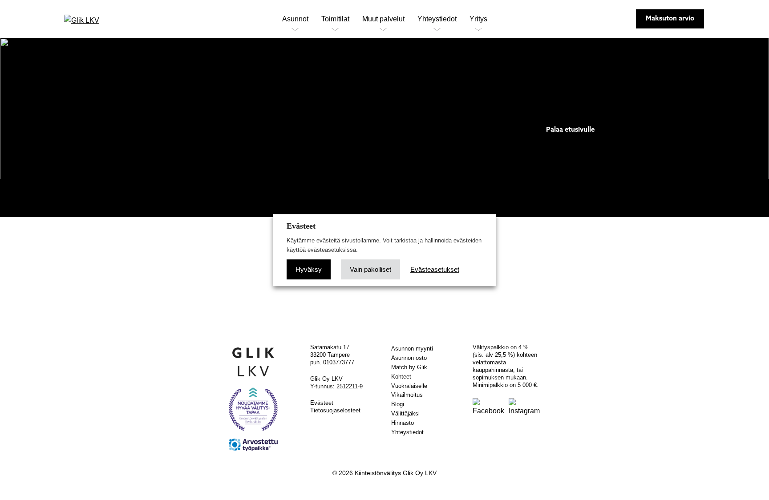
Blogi (397, 404)
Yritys (478, 19)
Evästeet (321, 402)
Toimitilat (335, 19)
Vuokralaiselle (409, 386)
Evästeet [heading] (301, 226)
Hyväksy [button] (308, 269)
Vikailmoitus (407, 394)
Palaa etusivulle (570, 130)
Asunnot (295, 19)
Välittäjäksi (405, 413)
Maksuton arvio (670, 19)
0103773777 (338, 362)
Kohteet (401, 376)
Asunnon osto (409, 358)
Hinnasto (402, 422)
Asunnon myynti (412, 348)
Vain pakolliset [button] (370, 269)
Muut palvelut (383, 19)
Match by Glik (409, 367)
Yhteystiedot (437, 19)
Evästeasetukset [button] (434, 269)
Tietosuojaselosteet (335, 410)
